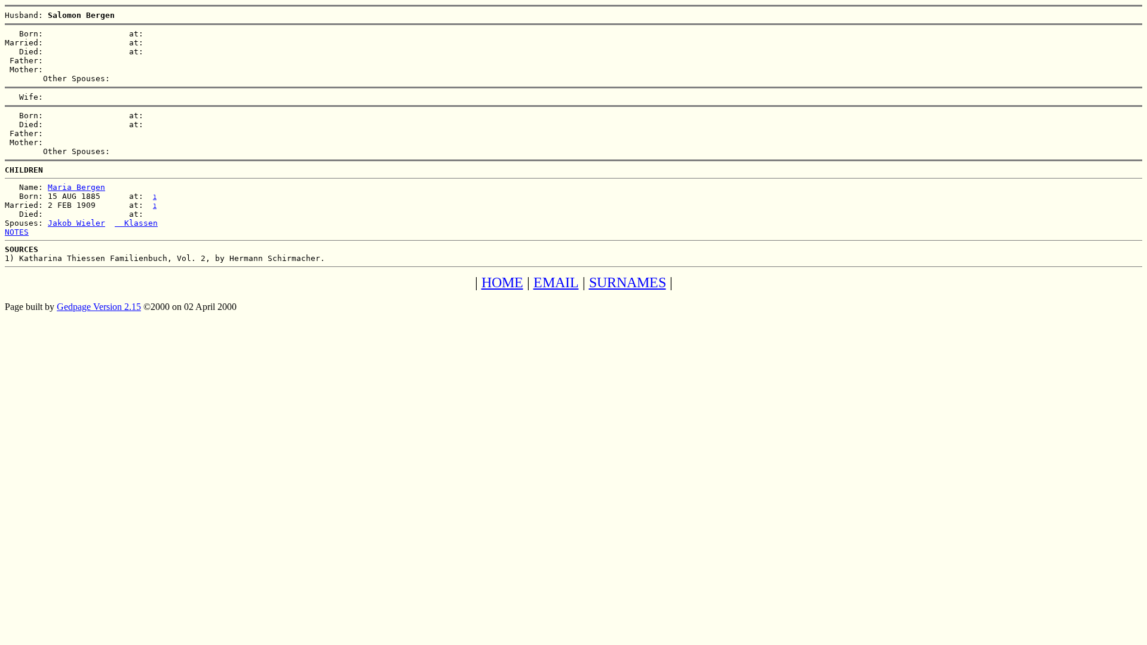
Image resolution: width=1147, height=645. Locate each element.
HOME (502, 282)
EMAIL (556, 282)
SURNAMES (627, 282)
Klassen (136, 223)
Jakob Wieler (76, 223)
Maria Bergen (76, 187)
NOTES (17, 232)
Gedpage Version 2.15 (99, 307)
